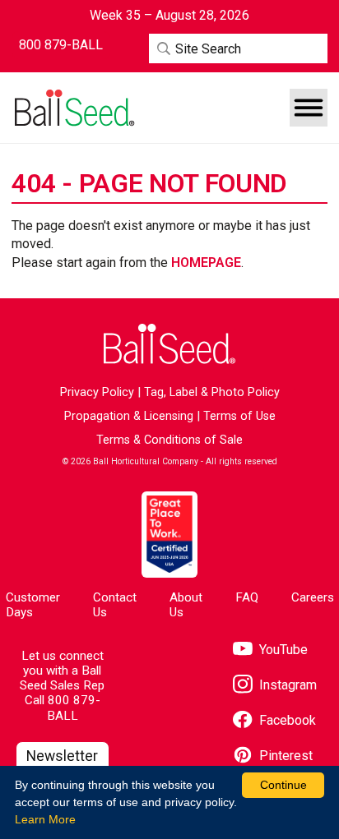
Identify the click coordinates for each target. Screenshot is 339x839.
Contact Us (115, 604)
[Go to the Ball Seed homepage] (73, 108)
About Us (186, 604)
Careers (312, 597)
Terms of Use (239, 416)
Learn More (45, 819)
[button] (308, 108)
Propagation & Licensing (128, 416)
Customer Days (33, 604)
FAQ (246, 597)
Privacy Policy (97, 392)
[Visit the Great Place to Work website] (169, 534)
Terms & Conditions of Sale (169, 440)
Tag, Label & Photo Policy (212, 392)
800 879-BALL (73, 707)
